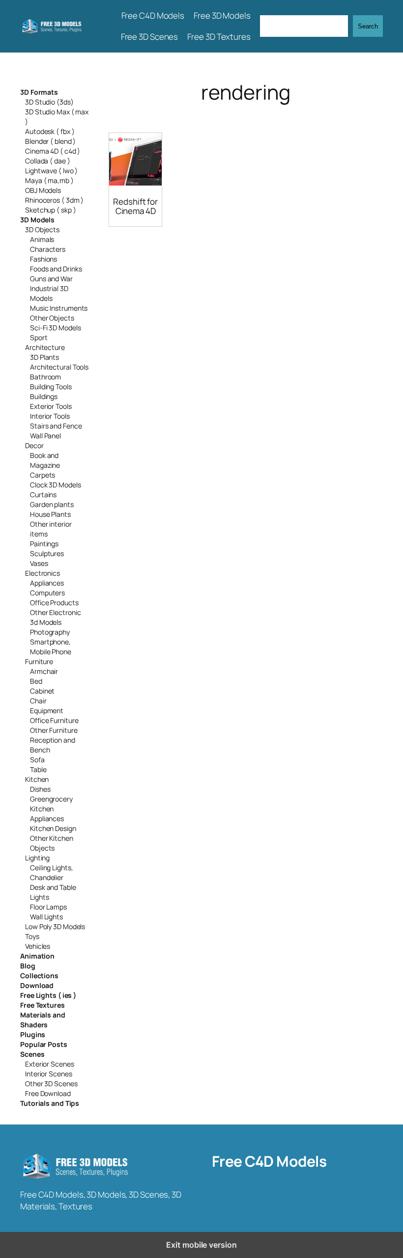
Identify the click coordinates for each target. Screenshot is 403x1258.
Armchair (44, 671)
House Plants (50, 514)
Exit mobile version (201, 1245)
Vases (39, 563)
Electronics (42, 573)
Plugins (32, 1034)
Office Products (54, 602)
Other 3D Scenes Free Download (51, 1088)
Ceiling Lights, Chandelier (51, 872)
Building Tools (51, 386)
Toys (32, 936)
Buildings (44, 396)
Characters (47, 249)
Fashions (43, 259)
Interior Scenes (48, 1073)
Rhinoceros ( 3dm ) (54, 200)
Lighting (37, 857)
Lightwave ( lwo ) (51, 170)
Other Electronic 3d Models (55, 617)
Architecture (45, 347)
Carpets (42, 475)
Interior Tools (50, 416)
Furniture (39, 661)
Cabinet (42, 691)
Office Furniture (54, 720)
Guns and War (51, 278)
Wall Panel (45, 435)
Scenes (32, 1054)
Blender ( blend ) (50, 141)
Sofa (37, 759)
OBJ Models (43, 190)
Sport (39, 337)
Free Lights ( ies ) (48, 995)
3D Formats (39, 92)
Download (37, 985)
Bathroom (45, 376)
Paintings (44, 543)
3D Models (37, 219)
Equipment (46, 710)
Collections (39, 975)
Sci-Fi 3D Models (55, 327)
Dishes (40, 789)
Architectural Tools (59, 367)
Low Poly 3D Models (55, 926)
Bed (36, 681)
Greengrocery (51, 798)
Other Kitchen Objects (51, 843)
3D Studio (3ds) (49, 102)
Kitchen (37, 779)
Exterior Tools (51, 406)
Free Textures (42, 1005)
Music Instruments (58, 308)
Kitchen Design (53, 828)
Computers (47, 592)
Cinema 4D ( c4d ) (52, 151)
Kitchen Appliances (47, 813)
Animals (42, 239)
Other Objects (52, 317)
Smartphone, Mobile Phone (50, 646)
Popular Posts (43, 1044)
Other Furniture (54, 730)
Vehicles (37, 946)
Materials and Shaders (42, 1019)
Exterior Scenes (49, 1064)
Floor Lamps (48, 906)
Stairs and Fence (56, 425)
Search (368, 26)
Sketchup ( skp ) (50, 209)
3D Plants (44, 357)
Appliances (47, 583)
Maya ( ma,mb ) (49, 180)
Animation (37, 956)
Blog (27, 965)
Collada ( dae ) (47, 160)
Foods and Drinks (56, 268)
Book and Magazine (45, 460)
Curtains (43, 494)
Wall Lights (46, 916)
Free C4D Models (269, 1161)
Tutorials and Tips (49, 1103)
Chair (38, 700)
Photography (50, 632)
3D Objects (42, 229)
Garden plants (52, 504)
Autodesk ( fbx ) (49, 131)
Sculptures (47, 553)
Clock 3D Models (55, 484)
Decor (34, 445)
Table (38, 769)
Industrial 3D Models (49, 293)
